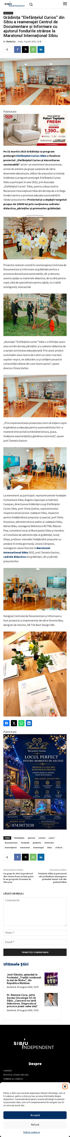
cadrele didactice (14, 556)
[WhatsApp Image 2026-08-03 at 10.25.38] (35, 130)
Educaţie (8, 13)
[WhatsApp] (33, 49)
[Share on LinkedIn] (29, 723)
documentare (11, 842)
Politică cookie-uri (31, 1132)
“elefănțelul (18, 838)
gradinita (37, 842)
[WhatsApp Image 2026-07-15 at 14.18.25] (35, 782)
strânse (58, 847)
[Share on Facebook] (6, 723)
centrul (41, 838)
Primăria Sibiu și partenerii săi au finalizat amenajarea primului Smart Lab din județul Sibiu (52, 877)
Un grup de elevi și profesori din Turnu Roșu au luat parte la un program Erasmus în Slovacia (18, 877)
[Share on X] (14, 723)
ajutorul (31, 838)
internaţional (11, 847)
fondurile (25, 842)
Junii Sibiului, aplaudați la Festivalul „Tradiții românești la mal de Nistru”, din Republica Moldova (24, 979)
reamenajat (38, 847)
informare (49, 842)
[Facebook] (17, 49)
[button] (65, 1086)
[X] (25, 49)
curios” (52, 838)
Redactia (10, 41)
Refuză (35, 1124)
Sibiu (49, 847)
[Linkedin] (41, 49)
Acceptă (35, 1115)
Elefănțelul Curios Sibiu (31, 155)
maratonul (25, 847)
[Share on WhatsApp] (21, 723)
